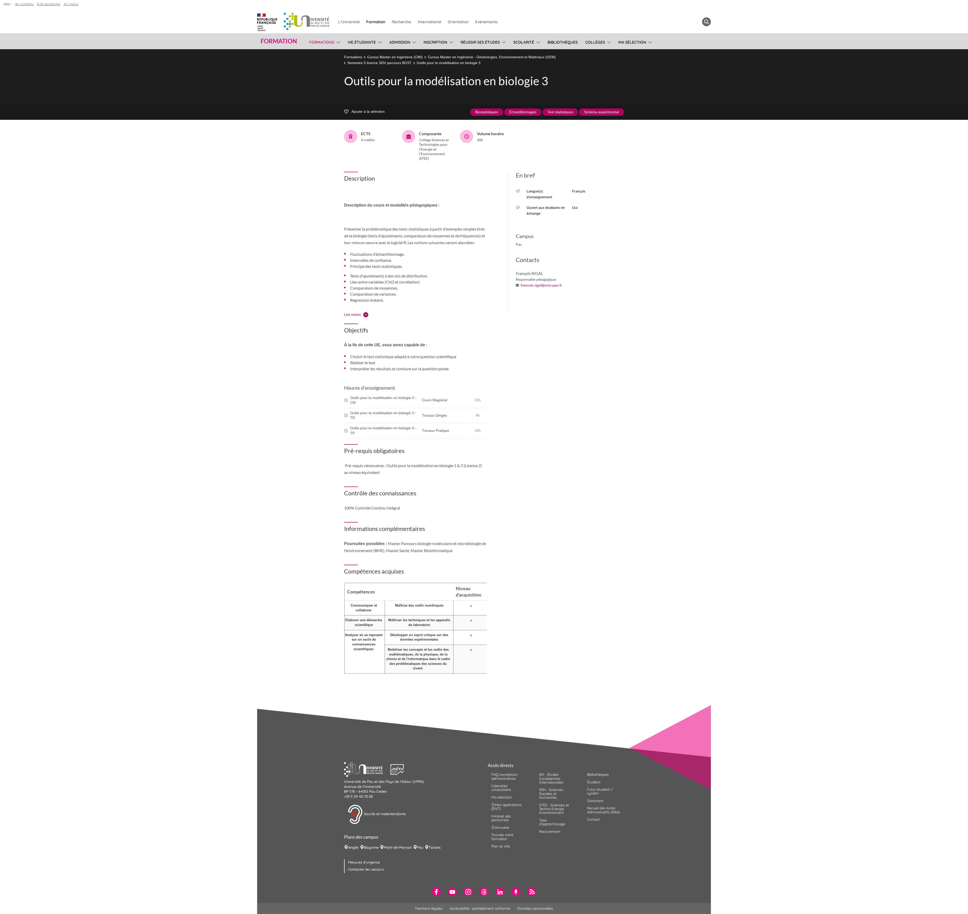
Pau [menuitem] (420, 847)
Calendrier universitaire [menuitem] (501, 788)
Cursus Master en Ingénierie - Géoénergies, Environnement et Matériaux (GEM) (492, 57)
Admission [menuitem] (399, 42)
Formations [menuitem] (321, 42)
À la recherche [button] (48, 4)
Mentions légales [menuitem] (429, 908)
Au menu (71, 4)
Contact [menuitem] (593, 819)
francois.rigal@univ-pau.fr (541, 285)
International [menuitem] (429, 21)
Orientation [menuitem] (458, 21)
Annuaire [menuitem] (502, 827)
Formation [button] (279, 41)
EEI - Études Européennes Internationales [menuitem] (551, 778)
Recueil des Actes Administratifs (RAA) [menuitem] (603, 810)
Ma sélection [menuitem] (632, 42)
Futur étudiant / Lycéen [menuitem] (600, 791)
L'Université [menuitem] (349, 21)
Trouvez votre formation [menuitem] (502, 837)
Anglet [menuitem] (353, 847)
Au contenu (24, 4)
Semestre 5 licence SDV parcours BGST (379, 63)
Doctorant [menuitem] (595, 800)
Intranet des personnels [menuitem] (501, 818)
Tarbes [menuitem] (435, 847)
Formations (353, 57)
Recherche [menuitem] (401, 21)
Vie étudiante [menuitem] (362, 42)
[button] (367, 769)
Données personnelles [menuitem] (535, 908)
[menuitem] (436, 892)
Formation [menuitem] (375, 21)
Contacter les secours (366, 869)
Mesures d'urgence (364, 862)
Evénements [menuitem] (486, 21)
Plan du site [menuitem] (500, 846)
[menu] (337, 41)
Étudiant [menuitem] (593, 782)
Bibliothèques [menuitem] (563, 42)
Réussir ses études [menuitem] (480, 42)
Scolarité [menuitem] (523, 42)
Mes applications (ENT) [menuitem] (506, 807)
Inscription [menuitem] (435, 42)
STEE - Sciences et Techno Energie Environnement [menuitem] (554, 809)
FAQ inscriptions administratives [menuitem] (504, 776)
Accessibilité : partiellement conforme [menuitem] (480, 908)
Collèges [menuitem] (595, 42)
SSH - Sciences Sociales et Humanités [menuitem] (551, 793)
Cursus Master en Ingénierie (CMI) (395, 57)
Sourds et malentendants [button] (384, 814)
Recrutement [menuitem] (549, 831)
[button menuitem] (706, 21)
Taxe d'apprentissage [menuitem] (552, 822)
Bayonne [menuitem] (371, 847)
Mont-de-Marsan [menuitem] (398, 847)
